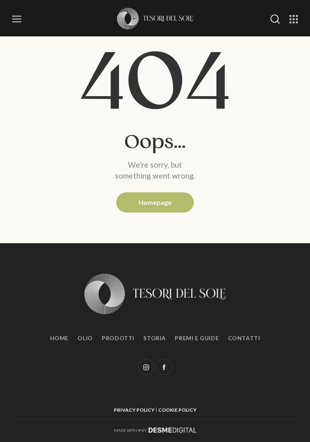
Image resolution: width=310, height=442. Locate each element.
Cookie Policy (177, 410)
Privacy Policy (134, 410)
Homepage (155, 202)
